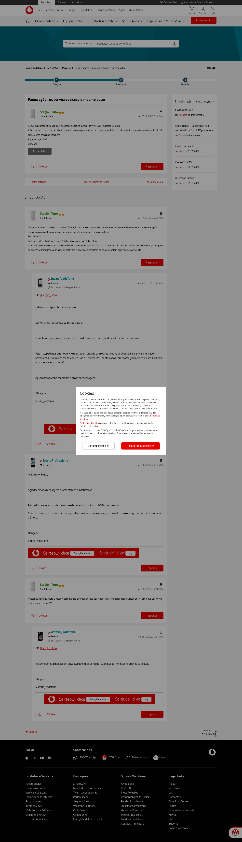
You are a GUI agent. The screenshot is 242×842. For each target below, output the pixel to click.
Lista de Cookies (91, 423)
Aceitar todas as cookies (140, 445)
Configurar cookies (98, 445)
